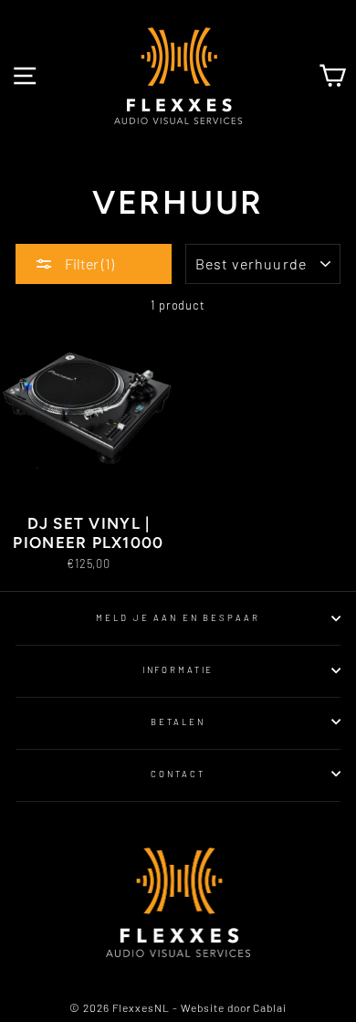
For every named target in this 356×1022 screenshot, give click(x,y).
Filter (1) (88, 263)
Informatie (178, 669)
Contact (177, 773)
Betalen (177, 721)
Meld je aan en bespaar (177, 617)
